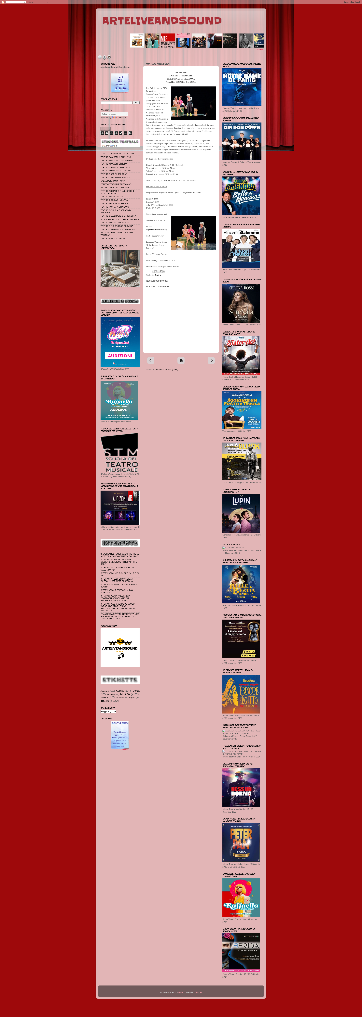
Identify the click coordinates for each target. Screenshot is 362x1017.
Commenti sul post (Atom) (166, 369)
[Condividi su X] (158, 271)
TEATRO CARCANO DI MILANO (115, 177)
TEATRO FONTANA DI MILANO (115, 207)
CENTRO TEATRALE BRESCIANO (116, 184)
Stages (131, 697)
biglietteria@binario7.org (156, 229)
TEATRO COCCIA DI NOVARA (114, 200)
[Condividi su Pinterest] (163, 271)
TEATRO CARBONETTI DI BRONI (116, 167)
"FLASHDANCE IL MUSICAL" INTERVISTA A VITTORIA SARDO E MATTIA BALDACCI (120, 555)
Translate (121, 118)
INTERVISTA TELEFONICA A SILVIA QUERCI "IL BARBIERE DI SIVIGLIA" (117, 580)
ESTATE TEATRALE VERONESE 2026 (118, 154)
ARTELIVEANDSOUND (162, 21)
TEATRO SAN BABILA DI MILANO (116, 157)
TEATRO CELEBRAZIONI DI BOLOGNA (118, 216)
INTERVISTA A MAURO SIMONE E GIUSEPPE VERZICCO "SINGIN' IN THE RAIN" (119, 562)
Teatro (158, 275)
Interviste (111, 694)
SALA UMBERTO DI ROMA (113, 181)
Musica (125, 694)
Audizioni (105, 691)
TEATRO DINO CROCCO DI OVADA (117, 226)
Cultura (120, 690)
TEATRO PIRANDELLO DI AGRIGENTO (118, 161)
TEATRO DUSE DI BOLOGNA (114, 174)
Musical (104, 697)
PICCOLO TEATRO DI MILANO (115, 188)
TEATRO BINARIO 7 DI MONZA (115, 223)
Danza (136, 690)
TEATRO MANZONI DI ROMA (114, 164)
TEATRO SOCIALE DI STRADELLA (116, 203)
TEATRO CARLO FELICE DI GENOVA (118, 229)
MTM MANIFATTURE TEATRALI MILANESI (120, 219)
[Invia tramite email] (153, 271)
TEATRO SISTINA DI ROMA (113, 197)
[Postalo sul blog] (155, 271)
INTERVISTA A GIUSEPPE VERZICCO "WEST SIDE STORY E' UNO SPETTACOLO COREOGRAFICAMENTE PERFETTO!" (119, 607)
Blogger (198, 992)
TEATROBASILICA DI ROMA (113, 239)
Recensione (120, 697)
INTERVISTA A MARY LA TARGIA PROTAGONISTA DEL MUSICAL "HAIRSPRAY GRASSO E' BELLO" (116, 598)
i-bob (180, 992)
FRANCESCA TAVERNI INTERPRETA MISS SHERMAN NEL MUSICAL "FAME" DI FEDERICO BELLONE (120, 616)
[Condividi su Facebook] (161, 271)
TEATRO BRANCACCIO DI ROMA (116, 171)
